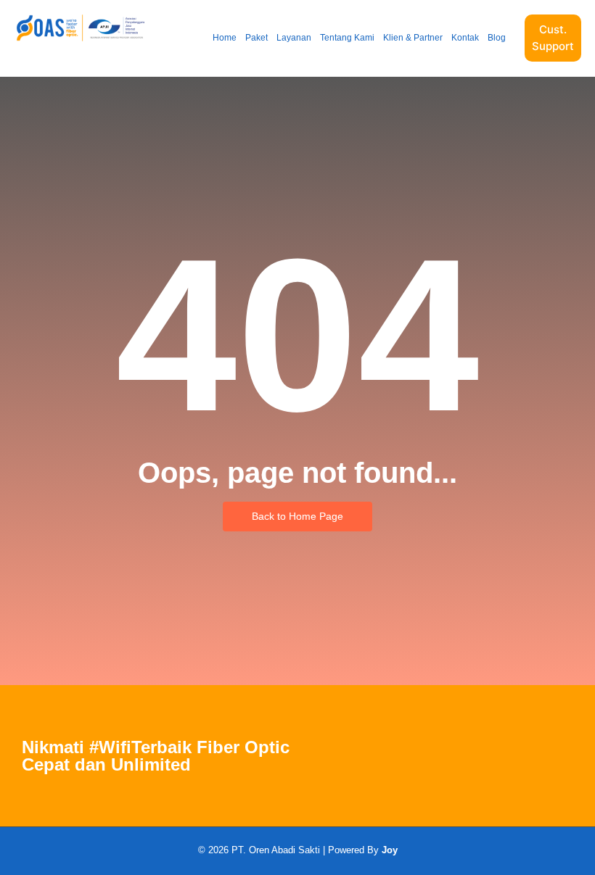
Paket (256, 38)
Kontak (465, 38)
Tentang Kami (347, 38)
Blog (497, 38)
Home (225, 38)
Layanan (293, 38)
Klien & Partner (413, 38)
